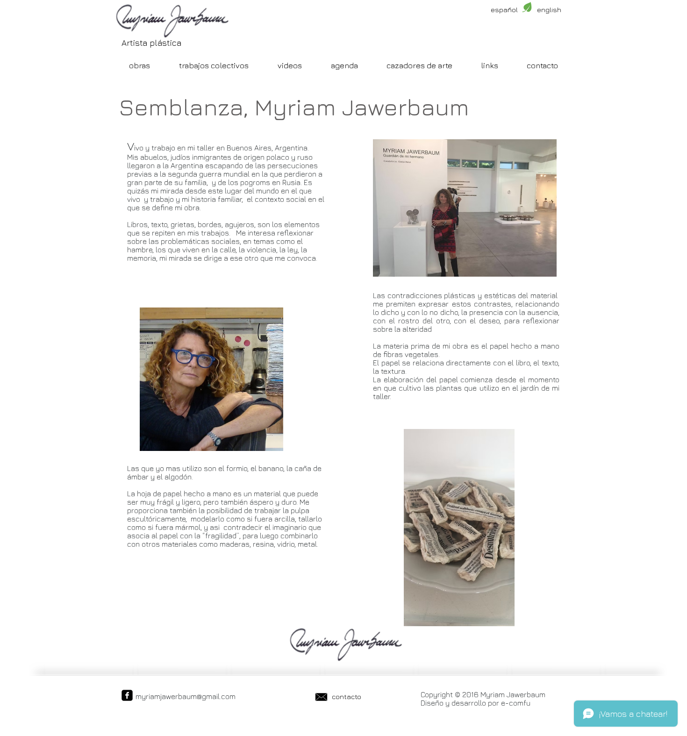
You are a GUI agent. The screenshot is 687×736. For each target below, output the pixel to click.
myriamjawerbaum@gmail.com (186, 696)
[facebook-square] (127, 695)
